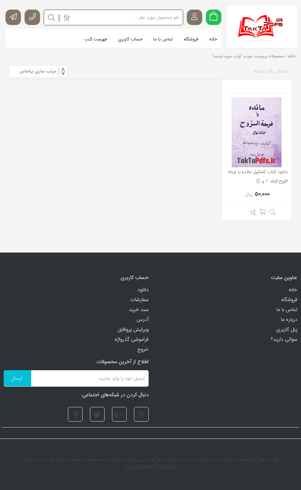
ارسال (16, 378)
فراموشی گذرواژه (132, 339)
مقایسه (250, 213)
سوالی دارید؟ (284, 339)
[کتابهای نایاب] (262, 26)
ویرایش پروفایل (133, 329)
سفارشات (139, 300)
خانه (291, 56)
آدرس (143, 319)
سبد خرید (139, 309)
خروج (143, 349)
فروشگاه (289, 300)
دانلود (143, 290)
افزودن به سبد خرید (262, 212)
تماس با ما (286, 309)
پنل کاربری (286, 329)
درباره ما (289, 319)
